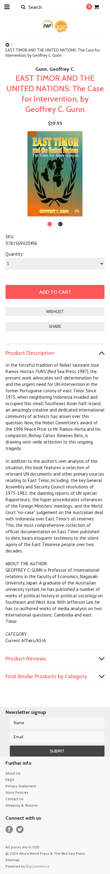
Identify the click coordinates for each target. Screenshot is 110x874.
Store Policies (17, 792)
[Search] (23, 6)
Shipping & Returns (22, 805)
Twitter (20, 829)
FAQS (10, 779)
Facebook (9, 829)
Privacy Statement (21, 786)
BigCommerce (38, 866)
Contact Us (15, 799)
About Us (13, 773)
